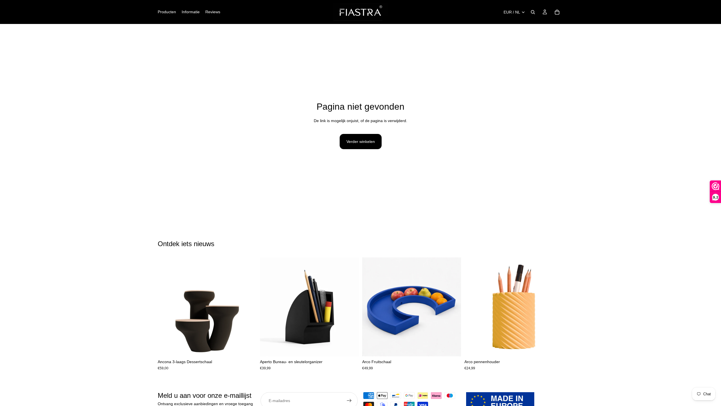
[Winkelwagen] (557, 12)
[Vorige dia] (166, 307)
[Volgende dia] (248, 307)
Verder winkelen (360, 141)
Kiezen (252, 347)
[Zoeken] (533, 12)
